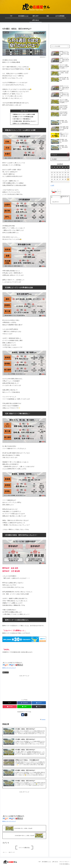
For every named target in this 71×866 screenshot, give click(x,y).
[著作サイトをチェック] (22, 714)
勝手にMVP (6, 672)
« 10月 (52, 185)
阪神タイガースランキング (9, 667)
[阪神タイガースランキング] (19, 665)
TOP (39, 861)
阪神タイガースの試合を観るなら (21, 123)
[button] (39, 706)
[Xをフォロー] (25, 714)
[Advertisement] (24, 686)
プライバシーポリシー (64, 861)
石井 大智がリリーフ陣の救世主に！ (22, 119)
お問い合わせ (55, 861)
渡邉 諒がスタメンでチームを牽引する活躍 (24, 114)
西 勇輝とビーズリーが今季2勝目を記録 (23, 116)
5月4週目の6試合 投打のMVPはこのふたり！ (25, 121)
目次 (22, 111)
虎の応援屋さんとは (46, 861)
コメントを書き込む (24, 847)
